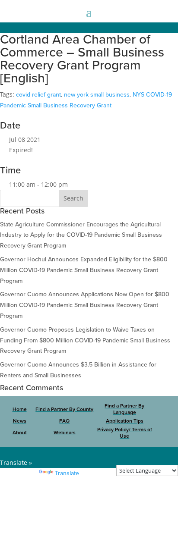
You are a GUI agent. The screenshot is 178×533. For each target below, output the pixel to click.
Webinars (65, 433)
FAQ (64, 421)
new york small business (97, 94)
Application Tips (124, 421)
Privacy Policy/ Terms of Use (124, 432)
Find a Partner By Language (124, 409)
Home (20, 409)
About (20, 433)
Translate (67, 473)
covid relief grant (38, 94)
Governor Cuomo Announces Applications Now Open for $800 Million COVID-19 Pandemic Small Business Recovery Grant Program (84, 305)
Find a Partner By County (64, 409)
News (19, 421)
